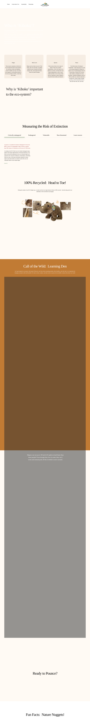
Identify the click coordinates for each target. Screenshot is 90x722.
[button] (14, 135)
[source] (5, 163)
